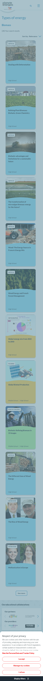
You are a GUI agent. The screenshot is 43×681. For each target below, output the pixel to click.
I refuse (22, 672)
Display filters (19, 679)
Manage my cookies (21, 666)
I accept (21, 659)
